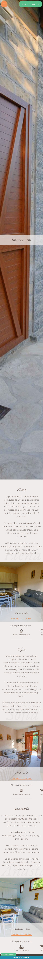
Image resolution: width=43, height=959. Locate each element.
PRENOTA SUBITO (30, 4)
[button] (4, 592)
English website (8, 954)
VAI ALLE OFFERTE (21, 619)
